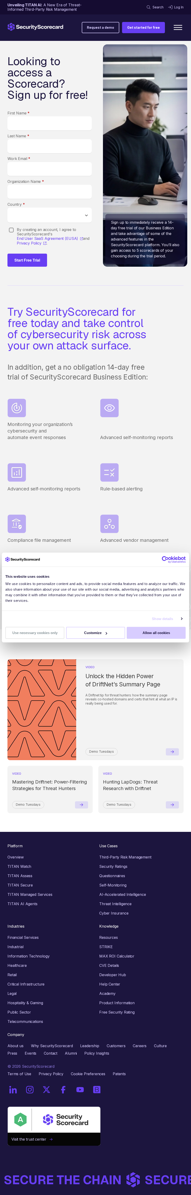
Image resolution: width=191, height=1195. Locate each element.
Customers (116, 1045)
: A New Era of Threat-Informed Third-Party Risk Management (44, 7)
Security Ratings (113, 866)
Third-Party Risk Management (125, 857)
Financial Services (23, 937)
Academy (107, 993)
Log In (179, 7)
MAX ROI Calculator (116, 956)
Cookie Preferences (88, 1073)
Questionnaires (112, 875)
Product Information (117, 1002)
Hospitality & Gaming (25, 1002)
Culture (160, 1045)
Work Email (18, 158)
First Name (18, 113)
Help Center (109, 984)
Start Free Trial (27, 260)
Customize (93, 633)
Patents (119, 1073)
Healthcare (17, 965)
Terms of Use (19, 1073)
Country (16, 204)
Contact (50, 1053)
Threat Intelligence (115, 903)
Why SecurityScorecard (52, 1045)
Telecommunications (25, 1021)
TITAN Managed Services (29, 894)
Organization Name (25, 181)
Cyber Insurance (114, 913)
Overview (15, 857)
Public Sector (19, 1012)
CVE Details (109, 965)
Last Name (18, 136)
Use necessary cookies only (35, 633)
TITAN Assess (19, 875)
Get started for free (143, 27)
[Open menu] (178, 27)
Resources (108, 937)
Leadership (89, 1045)
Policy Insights (96, 1053)
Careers (140, 1045)
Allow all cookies (156, 633)
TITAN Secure (20, 885)
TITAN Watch (19, 866)
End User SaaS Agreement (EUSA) (47, 238)
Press (12, 1053)
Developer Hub (112, 974)
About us (15, 1045)
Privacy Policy (29, 243)
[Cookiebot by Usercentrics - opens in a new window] (165, 559)
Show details (162, 619)
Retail (12, 974)
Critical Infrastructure (25, 984)
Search (158, 7)
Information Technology (28, 956)
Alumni (71, 1053)
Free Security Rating (117, 1012)
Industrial (15, 946)
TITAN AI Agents (22, 903)
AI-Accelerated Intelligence (122, 894)
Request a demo (100, 27)
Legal (12, 993)
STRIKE (106, 946)
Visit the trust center (30, 1139)
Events (30, 1053)
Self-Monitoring (112, 885)
